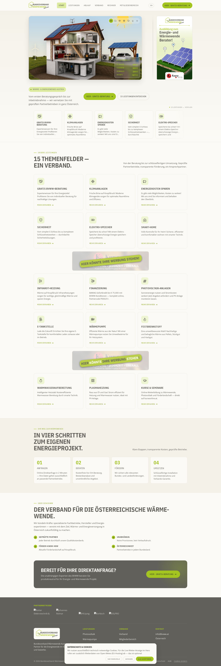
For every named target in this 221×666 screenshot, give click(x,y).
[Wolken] (115, 21)
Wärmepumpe (90, 639)
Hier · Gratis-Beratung (176, 5)
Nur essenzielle (114, 659)
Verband (99, 5)
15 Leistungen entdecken (133, 96)
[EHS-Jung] (84, 613)
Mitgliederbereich (129, 5)
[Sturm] (128, 21)
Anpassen (129, 659)
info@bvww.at (162, 634)
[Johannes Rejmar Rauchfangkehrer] (65, 614)
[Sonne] (111, 21)
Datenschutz (159, 661)
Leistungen (74, 5)
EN (151, 5)
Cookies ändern (180, 661)
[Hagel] (137, 21)
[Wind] (120, 21)
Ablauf (87, 5)
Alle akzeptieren (144, 659)
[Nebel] (133, 21)
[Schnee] (124, 21)
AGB (169, 661)
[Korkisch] (99, 613)
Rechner (111, 5)
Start (61, 5)
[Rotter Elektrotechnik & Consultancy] (43, 614)
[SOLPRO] (114, 613)
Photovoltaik (89, 634)
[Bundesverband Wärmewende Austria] (39, 5)
